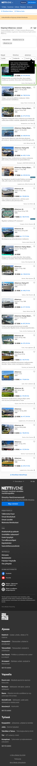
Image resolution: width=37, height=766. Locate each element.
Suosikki (34, 87)
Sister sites (12, 2)
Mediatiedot (6, 558)
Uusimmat (10, 7)
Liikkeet (17, 7)
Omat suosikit (7, 520)
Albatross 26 (18, 216)
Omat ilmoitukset (8, 517)
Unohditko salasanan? (10, 534)
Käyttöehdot (6, 543)
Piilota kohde (3, 88)
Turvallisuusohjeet (9, 540)
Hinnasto (5, 555)
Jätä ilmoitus (32, 2)
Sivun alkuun (18, 481)
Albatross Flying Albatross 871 (18, 74)
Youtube (8, 578)
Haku (4, 7)
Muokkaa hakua (8, 11)
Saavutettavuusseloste (10, 546)
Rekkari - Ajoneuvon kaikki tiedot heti (12, 584)
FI (31, 481)
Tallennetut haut (8, 514)
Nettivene (7, 2)
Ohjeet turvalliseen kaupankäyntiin (11, 589)
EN (34, 481)
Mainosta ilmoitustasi (10, 522)
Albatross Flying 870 (18, 155)
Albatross (18, 272)
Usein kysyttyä (7, 537)
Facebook (8, 573)
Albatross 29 (18, 196)
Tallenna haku (20, 11)
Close (33, 63)
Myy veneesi (13, 504)
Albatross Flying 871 (18, 288)
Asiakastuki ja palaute (10, 532)
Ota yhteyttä (7, 564)
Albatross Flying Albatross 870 (18, 115)
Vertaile (3, 75)
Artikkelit (29, 7)
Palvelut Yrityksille (9, 561)
